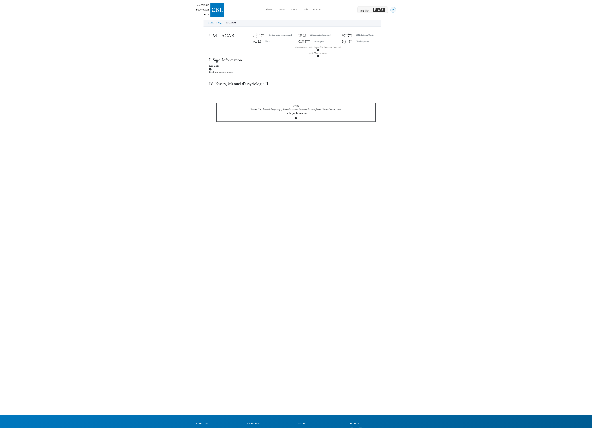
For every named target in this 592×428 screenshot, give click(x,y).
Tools (305, 9)
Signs (220, 23)
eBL (212, 23)
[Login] (393, 10)
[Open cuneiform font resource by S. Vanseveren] (318, 56)
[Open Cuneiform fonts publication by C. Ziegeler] (318, 50)
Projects (317, 9)
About (294, 9)
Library (269, 9)
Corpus (282, 9)
